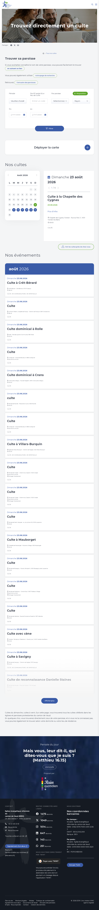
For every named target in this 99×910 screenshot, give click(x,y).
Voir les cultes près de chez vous (77, 247)
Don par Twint (75, 865)
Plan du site (9, 901)
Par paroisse (56, 93)
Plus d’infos (53, 211)
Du (10, 109)
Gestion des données (38, 905)
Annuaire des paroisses (47, 903)
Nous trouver (13, 830)
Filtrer (51, 128)
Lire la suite (49, 767)
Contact (26, 905)
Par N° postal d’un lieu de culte (37, 94)
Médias (31, 901)
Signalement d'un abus (16, 846)
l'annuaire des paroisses (26, 82)
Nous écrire (12, 827)
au (31, 109)
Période (12, 93)
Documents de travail (30, 903)
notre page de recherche (45, 75)
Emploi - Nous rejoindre (13, 905)
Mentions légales (21, 901)
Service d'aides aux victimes (15, 852)
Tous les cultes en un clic (15, 836)
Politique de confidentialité (45, 901)
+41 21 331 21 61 (13, 824)
